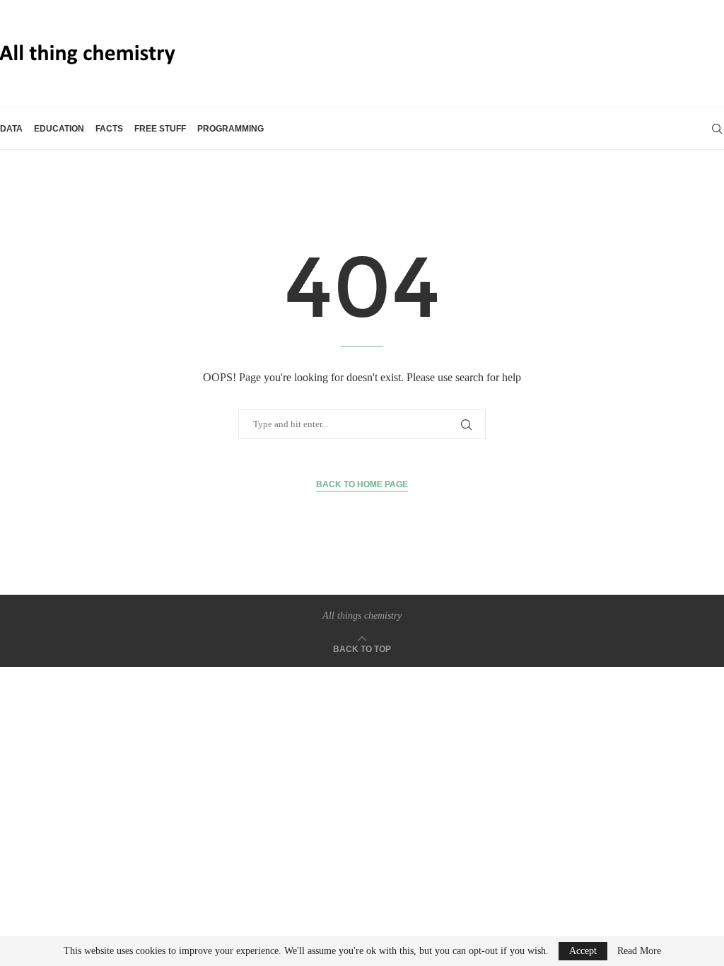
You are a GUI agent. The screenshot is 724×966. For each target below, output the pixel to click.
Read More (639, 951)
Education (59, 129)
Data (11, 129)
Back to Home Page (362, 484)
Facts (109, 129)
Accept (583, 950)
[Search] (717, 128)
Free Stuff (160, 129)
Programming (230, 129)
